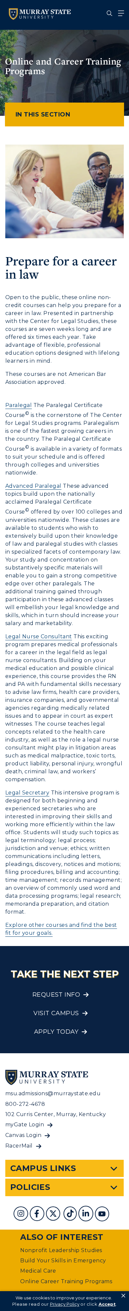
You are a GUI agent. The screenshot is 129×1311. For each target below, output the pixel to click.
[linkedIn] (86, 1214)
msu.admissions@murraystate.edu (53, 1093)
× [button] (123, 1295)
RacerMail (19, 1146)
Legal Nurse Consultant (38, 636)
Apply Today (56, 1031)
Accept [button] (107, 1304)
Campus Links (43, 1168)
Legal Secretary (27, 793)
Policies (30, 1187)
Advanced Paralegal (33, 486)
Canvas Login (23, 1135)
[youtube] (103, 1214)
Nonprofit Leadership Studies (61, 1250)
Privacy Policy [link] (64, 1304)
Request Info (56, 994)
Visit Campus (56, 1013)
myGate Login (24, 1124)
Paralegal (18, 405)
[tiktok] (71, 1214)
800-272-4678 (25, 1104)
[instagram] (22, 1214)
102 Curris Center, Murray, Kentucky (55, 1114)
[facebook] (38, 1214)
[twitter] (54, 1214)
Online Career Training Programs (66, 1281)
